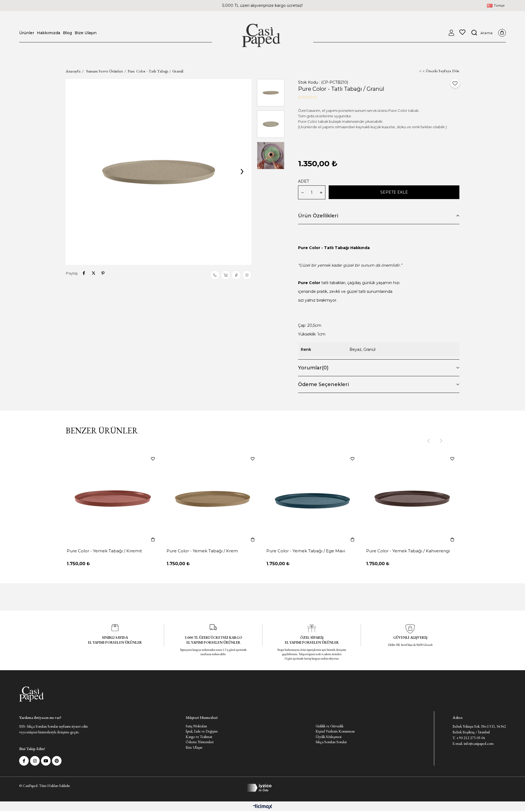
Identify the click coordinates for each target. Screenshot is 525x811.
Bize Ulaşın (194, 747)
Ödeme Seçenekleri (323, 384)
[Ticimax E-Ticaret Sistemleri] (262, 807)
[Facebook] (24, 761)
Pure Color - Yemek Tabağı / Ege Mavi (305, 550)
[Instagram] (35, 761)
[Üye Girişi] (451, 33)
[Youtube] (46, 761)
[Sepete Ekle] (152, 539)
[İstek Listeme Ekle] (225, 275)
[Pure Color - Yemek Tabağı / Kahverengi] (412, 499)
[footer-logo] (31, 694)
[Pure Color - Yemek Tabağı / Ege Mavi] (312, 499)
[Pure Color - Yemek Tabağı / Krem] (212, 499)
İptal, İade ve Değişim (202, 731)
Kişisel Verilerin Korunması (335, 731)
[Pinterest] (57, 761)
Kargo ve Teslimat (199, 736)
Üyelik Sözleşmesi (329, 736)
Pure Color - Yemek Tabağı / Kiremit (104, 550)
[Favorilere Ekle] (455, 83)
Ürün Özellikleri (318, 216)
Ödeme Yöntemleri (200, 741)
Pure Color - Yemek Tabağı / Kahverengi (408, 550)
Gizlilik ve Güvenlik (329, 726)
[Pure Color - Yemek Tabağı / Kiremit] (113, 499)
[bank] (262, 788)
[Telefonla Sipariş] (215, 275)
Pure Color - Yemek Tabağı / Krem (202, 550)
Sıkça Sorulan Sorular (331, 741)
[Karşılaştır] (236, 275)
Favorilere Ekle (152, 458)
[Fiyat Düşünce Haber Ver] (247, 275)
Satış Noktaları (196, 726)
